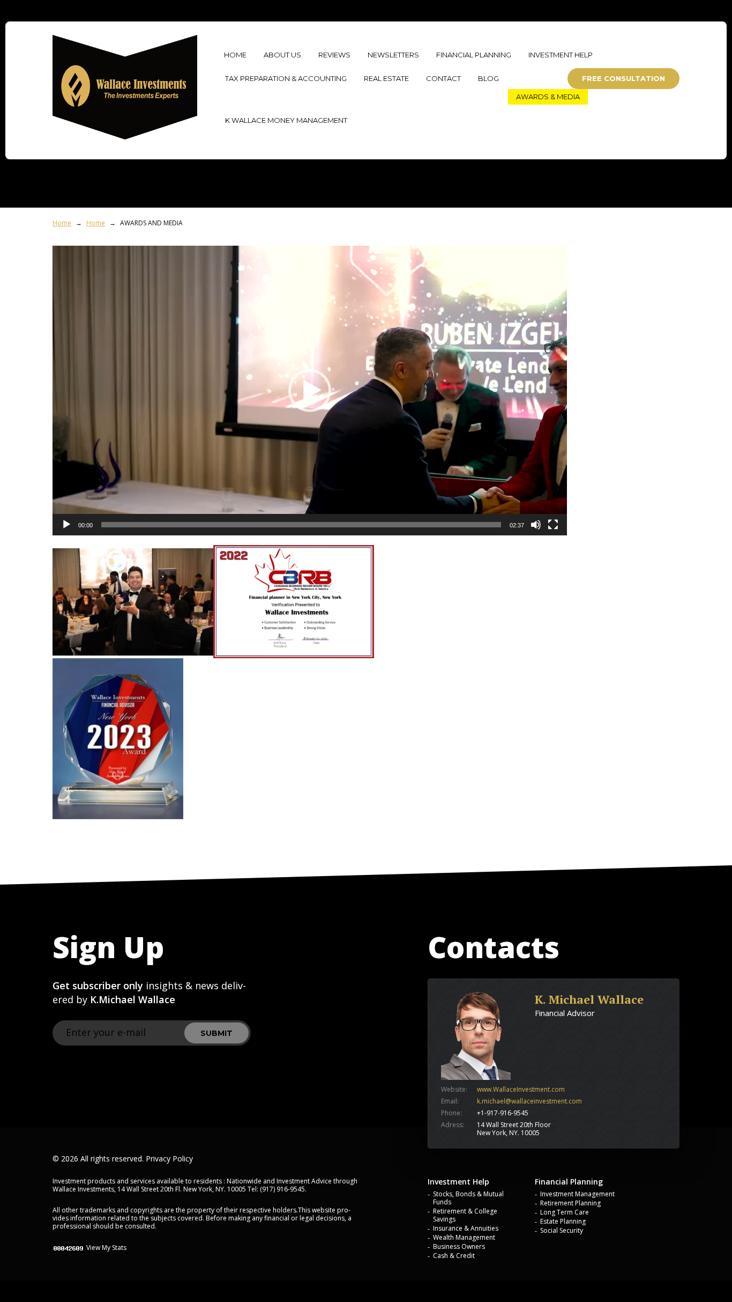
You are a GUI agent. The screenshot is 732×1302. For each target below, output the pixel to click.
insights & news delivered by (149, 992)
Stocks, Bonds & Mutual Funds (468, 1198)
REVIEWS (334, 54)
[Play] (66, 524)
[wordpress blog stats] (69, 1247)
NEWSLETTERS (393, 54)
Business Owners (459, 1246)
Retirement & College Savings (465, 1215)
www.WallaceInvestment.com (521, 1089)
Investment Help (560, 54)
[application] (310, 390)
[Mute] (536, 524)
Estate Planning (563, 1221)
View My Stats (106, 1247)
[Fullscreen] (553, 524)
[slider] (301, 524)
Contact (443, 78)
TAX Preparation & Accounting (286, 78)
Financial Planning (473, 54)
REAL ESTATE (386, 78)
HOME (235, 54)
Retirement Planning (570, 1203)
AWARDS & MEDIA (548, 96)
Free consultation (623, 78)
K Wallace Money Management (286, 120)
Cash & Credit (454, 1255)
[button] (309, 390)
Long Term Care (564, 1212)
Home (62, 222)
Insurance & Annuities (465, 1228)
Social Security (561, 1230)
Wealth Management (464, 1237)
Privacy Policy (169, 1158)
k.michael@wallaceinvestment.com (529, 1101)
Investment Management (577, 1193)
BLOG (488, 78)
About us (282, 54)
